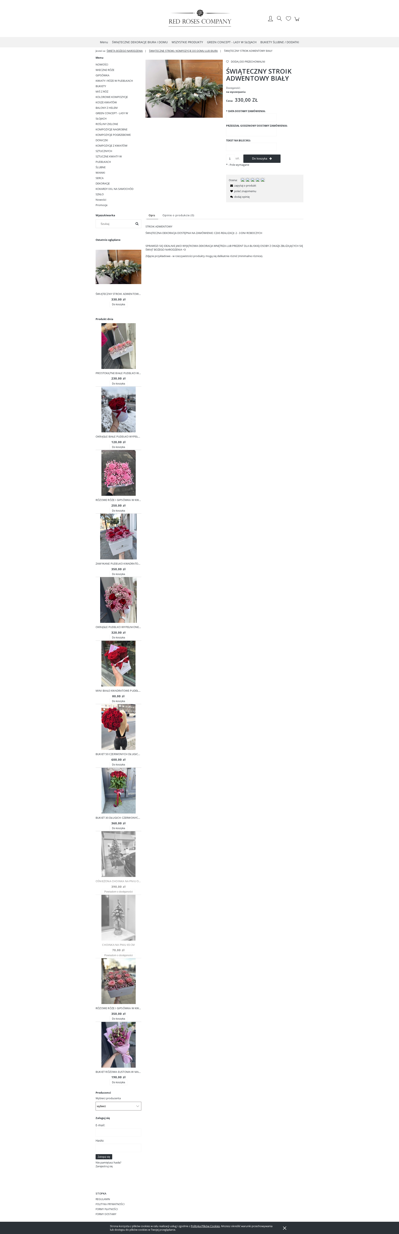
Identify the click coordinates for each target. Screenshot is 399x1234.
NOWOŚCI (102, 64)
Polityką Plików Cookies (205, 1226)
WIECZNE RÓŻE (105, 70)
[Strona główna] (199, 19)
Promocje (101, 205)
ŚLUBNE (101, 167)
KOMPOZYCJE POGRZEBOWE (113, 135)
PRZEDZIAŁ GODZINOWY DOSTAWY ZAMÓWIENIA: (256, 125)
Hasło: (100, 1141)
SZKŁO (100, 194)
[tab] (152, 215)
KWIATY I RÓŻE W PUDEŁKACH (114, 81)
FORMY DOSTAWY (106, 1214)
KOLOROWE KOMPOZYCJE (112, 97)
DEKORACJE (103, 183)
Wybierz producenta (108, 1098)
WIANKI (100, 172)
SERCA (99, 178)
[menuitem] (104, 42)
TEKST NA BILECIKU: (238, 140)
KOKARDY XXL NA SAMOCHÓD (114, 189)
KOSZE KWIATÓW (106, 102)
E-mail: (100, 1125)
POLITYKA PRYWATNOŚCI (110, 1204)
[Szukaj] (137, 224)
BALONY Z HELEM (107, 108)
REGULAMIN (103, 1199)
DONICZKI (102, 140)
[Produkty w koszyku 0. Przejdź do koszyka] (297, 21)
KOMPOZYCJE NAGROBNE (111, 129)
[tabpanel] (224, 241)
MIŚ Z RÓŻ (102, 91)
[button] (242, 185)
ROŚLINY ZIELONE (107, 124)
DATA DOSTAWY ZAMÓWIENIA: (245, 111)
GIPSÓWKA (102, 75)
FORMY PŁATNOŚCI (107, 1209)
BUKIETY (101, 86)
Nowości (101, 200)
